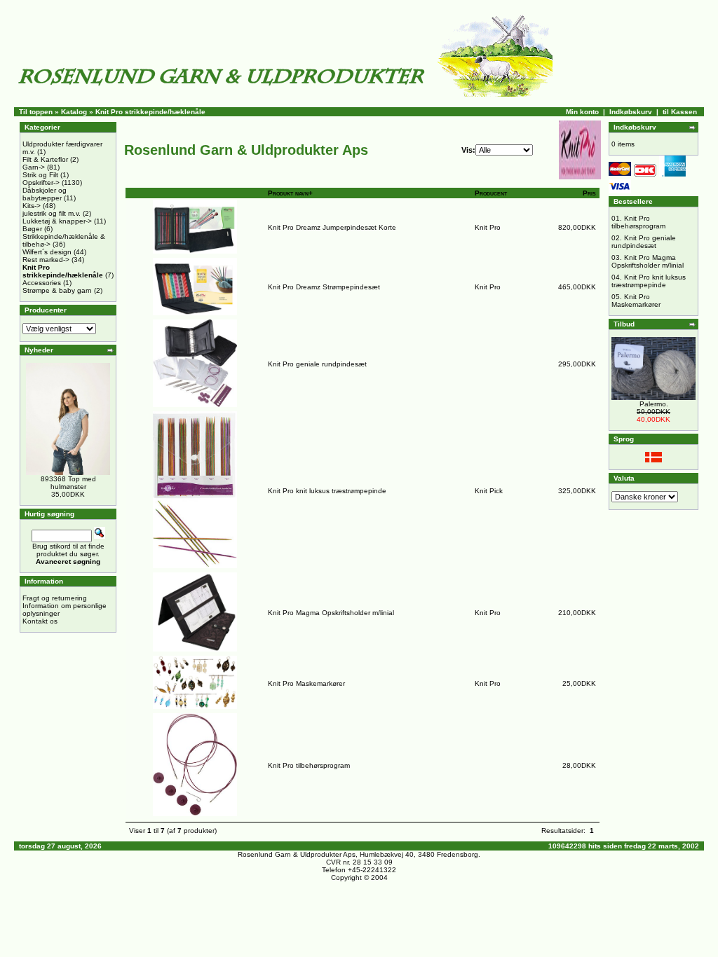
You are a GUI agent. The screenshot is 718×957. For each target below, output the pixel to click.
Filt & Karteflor (45, 159)
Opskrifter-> (41, 182)
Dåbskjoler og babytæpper (44, 194)
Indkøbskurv (630, 112)
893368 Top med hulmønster (68, 482)
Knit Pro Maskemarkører (306, 683)
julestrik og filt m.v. (51, 213)
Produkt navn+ (290, 193)
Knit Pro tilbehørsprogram (309, 765)
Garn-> (33, 167)
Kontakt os (39, 621)
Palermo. (653, 404)
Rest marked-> (45, 259)
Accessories (41, 283)
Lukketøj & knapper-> (57, 221)
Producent (491, 193)
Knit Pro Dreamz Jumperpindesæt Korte (332, 227)
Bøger (32, 229)
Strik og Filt (40, 175)
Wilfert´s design (47, 252)
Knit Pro (488, 227)
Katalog (74, 112)
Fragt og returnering (54, 598)
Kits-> (31, 205)
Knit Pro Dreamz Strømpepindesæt (324, 287)
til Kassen (680, 112)
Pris (589, 193)
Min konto (582, 112)
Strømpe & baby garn (57, 290)
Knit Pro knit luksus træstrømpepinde (327, 491)
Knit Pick (489, 491)
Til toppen (36, 112)
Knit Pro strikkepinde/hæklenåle (150, 112)
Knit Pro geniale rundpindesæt (317, 364)
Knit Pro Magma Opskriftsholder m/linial (331, 613)
